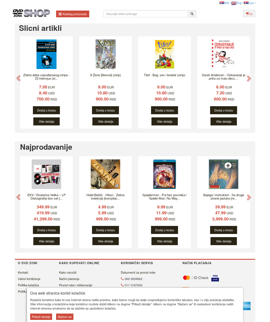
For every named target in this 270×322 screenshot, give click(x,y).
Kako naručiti (67, 272)
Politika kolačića (28, 285)
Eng (239, 3)
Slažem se (65, 317)
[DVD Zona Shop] (30, 13)
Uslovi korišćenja (29, 279)
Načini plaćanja (69, 279)
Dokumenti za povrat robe (138, 272)
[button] (18, 78)
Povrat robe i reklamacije (75, 285)
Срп (251, 3)
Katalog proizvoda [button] (75, 14)
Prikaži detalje (41, 317)
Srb (226, 3)
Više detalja (46, 121)
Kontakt (23, 272)
